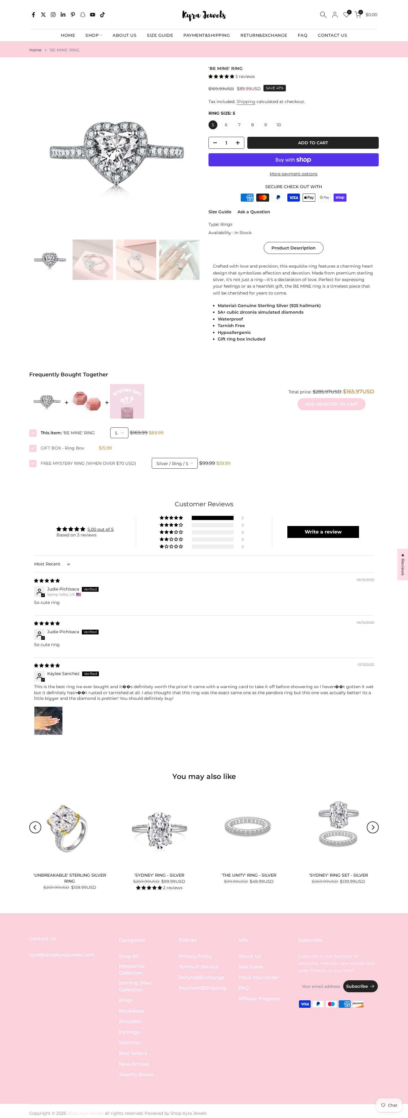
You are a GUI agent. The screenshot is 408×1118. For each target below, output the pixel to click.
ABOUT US (124, 35)
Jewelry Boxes (136, 1074)
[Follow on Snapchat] (82, 14)
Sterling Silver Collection (135, 986)
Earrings (129, 1032)
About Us (249, 956)
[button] (221, 76)
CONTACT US (332, 35)
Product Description (294, 248)
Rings (226, 224)
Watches (129, 1042)
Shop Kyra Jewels (189, 1113)
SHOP (92, 35)
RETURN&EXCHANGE (263, 35)
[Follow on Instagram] (53, 14)
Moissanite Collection (132, 969)
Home (35, 50)
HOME (68, 35)
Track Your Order (258, 977)
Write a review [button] (323, 532)
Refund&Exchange (202, 977)
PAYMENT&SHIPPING (206, 35)
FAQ (303, 35)
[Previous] (35, 827)
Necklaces (131, 1011)
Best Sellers (133, 1053)
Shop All (129, 956)
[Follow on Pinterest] (73, 14)
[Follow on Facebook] (33, 14)
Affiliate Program (259, 999)
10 (279, 125)
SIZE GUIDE (160, 35)
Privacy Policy (195, 956)
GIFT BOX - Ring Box (62, 448)
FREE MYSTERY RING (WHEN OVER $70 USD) (88, 463)
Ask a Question (253, 211)
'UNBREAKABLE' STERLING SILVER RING (69, 878)
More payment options (293, 174)
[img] (47, 580)
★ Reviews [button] (403, 564)
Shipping (246, 101)
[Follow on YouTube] (92, 14)
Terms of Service (198, 967)
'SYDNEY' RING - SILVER (159, 875)
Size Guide (219, 211)
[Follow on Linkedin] (63, 14)
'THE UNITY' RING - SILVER (249, 875)
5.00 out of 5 (100, 529)
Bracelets (130, 1021)
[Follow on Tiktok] (102, 14)
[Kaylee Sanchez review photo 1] (48, 720)
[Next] (373, 827)
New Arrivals (134, 1064)
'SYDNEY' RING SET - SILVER (338, 875)
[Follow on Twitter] (43, 14)
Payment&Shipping (202, 988)
